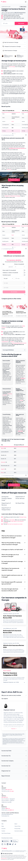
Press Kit (3, 828)
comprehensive (5, 341)
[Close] (26, 853)
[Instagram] (2, 844)
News (3, 826)
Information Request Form (7, 814)
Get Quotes (21, 23)
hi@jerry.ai (7, 808)
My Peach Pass (20, 503)
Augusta (2, 469)
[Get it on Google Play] (14, 841)
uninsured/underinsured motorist (19, 343)
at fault (21, 400)
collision (12, 341)
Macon (2, 472)
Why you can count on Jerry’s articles (11, 695)
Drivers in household (19, 264)
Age (3, 264)
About (16, 823)
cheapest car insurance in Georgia (12, 196)
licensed (17, 850)
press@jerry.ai (11, 810)
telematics (23, 378)
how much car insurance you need (14, 524)
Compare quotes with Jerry (14, 252)
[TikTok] (13, 844)
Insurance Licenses (19, 831)
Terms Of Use (17, 826)
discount (9, 169)
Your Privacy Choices (6, 833)
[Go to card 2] (13, 133)
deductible (20, 431)
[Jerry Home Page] (3, 2)
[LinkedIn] (7, 844)
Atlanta (2, 448)
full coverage (12, 66)
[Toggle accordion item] (24, 350)
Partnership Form (5, 816)
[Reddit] (15, 844)
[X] (5, 844)
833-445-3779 (9, 789)
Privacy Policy (17, 828)
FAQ (2, 823)
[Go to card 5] (15, 133)
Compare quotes (14, 179)
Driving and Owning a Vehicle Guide (7, 498)
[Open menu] (25, 2)
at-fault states (11, 519)
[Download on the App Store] (5, 841)
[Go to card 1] (12, 133)
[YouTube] (10, 844)
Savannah (3, 462)
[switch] (24, 270)
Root (13, 121)
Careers (3, 831)
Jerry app (11, 791)
